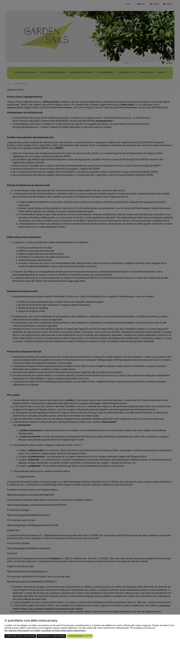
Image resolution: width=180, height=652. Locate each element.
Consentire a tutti (80, 636)
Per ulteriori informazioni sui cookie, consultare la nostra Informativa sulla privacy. (45, 630)
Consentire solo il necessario (20, 636)
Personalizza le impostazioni (51, 636)
